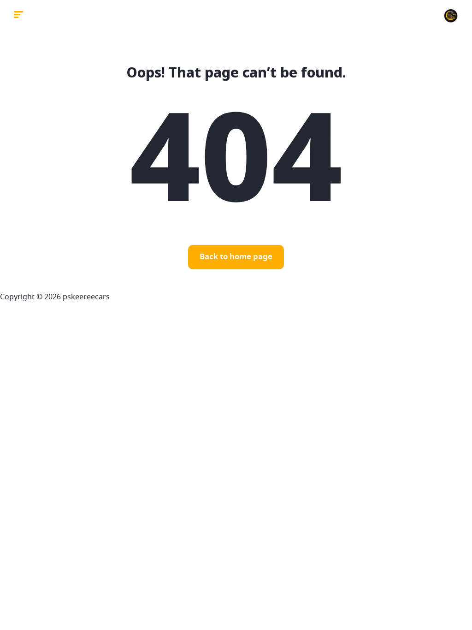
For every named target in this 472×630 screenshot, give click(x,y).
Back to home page (236, 257)
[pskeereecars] (450, 16)
